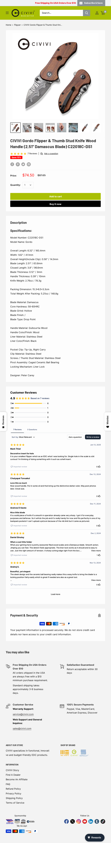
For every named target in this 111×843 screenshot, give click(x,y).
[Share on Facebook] (12, 164)
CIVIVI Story (12, 770)
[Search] (86, 13)
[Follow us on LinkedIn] (90, 821)
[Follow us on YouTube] (84, 821)
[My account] (97, 13)
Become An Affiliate (16, 779)
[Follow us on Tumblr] (97, 821)
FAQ (8, 784)
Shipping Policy (14, 798)
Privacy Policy (13, 793)
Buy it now (55, 204)
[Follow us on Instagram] (78, 821)
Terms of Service (15, 802)
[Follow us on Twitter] (72, 821)
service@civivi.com (23, 714)
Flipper (17, 25)
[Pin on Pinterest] (18, 164)
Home (8, 25)
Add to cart (55, 196)
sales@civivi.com (22, 728)
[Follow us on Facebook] (66, 821)
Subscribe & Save (93, 3)
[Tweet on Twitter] (23, 164)
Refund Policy (13, 788)
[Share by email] (29, 164)
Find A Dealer (13, 774)
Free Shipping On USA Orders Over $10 (55, 3)
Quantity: (15, 184)
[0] (103, 13)
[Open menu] (7, 13)
